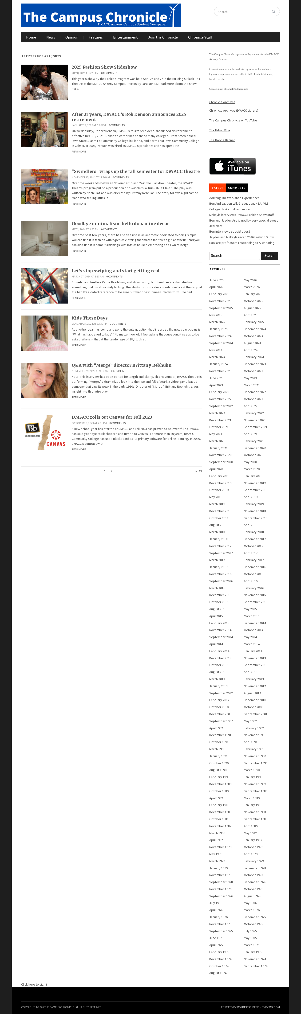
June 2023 (216, 378)
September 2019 (255, 490)
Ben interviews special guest (229, 231)
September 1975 (221, 931)
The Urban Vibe (219, 130)
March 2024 (217, 357)
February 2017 (254, 560)
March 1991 (217, 749)
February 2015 (219, 623)
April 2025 (250, 315)
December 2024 (255, 329)
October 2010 (219, 707)
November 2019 (255, 483)
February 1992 (254, 728)
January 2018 (218, 539)
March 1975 (252, 945)
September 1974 (255, 966)
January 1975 (253, 952)
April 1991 (250, 742)
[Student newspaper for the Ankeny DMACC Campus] (101, 14)
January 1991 (218, 756)
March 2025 (217, 322)
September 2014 (221, 637)
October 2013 (219, 665)
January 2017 (218, 567)
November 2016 (220, 574)
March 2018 (217, 532)
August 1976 (252, 896)
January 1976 (218, 917)
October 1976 (253, 889)
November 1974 (255, 959)
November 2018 (255, 511)
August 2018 (217, 525)
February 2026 (219, 294)
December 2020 (255, 448)
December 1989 (220, 784)
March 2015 (252, 616)
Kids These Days (90, 318)
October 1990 (219, 763)
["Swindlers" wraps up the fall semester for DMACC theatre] (44, 186)
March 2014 (252, 644)
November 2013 (255, 658)
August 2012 (252, 693)
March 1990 (252, 770)
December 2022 (255, 392)
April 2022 (250, 406)
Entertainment (125, 37)
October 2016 (253, 574)
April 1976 (216, 910)
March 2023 (252, 385)
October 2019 (219, 490)
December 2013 (220, 658)
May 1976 (250, 903)
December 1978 (255, 868)
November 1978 (220, 875)
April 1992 (216, 728)
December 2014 (255, 623)
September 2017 (221, 553)
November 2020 (220, 455)
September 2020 (221, 462)
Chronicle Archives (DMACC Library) (233, 110)
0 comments (109, 73)
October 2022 (253, 399)
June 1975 (216, 938)
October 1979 (253, 847)
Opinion (71, 37)
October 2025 (253, 301)
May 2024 (215, 350)
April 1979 (250, 854)
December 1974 (220, 959)
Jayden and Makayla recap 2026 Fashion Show (241, 237)
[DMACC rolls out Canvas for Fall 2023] (44, 432)
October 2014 (253, 630)
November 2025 (220, 301)
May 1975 (250, 938)
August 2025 (252, 308)
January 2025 (218, 329)
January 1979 (218, 868)
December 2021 (220, 420)
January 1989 (253, 805)
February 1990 (219, 777)
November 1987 (220, 826)
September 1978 (221, 882)
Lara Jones (51, 56)
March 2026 (252, 287)
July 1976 (215, 903)
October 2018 (219, 518)
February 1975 (219, 952)
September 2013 (255, 665)
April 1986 (250, 826)
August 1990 (217, 770)
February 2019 (254, 504)
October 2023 (253, 371)
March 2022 (217, 413)
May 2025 (215, 315)
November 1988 (255, 812)
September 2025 (221, 308)
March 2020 (252, 469)
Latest (217, 188)
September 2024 (221, 343)
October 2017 (253, 546)
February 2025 (254, 322)
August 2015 (217, 609)
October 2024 (253, 336)
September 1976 (221, 896)
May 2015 (250, 609)
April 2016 (250, 581)
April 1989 (216, 798)
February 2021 (254, 441)
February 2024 (254, 357)
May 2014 (250, 637)
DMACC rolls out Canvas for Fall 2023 (112, 417)
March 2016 (217, 588)
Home (31, 37)
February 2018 (254, 532)
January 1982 (253, 840)
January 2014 (253, 651)
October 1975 (253, 924)
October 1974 (219, 966)
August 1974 (217, 973)
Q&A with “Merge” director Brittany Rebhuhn (122, 365)
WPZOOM (274, 1007)
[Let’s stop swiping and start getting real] (44, 285)
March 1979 (217, 861)
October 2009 (253, 707)
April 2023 (216, 385)
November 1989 (255, 784)
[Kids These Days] (44, 333)
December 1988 (220, 812)
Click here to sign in (34, 984)
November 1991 (255, 735)
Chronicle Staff (200, 37)
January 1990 (253, 777)
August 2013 (217, 672)
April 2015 (216, 616)
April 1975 (216, 945)
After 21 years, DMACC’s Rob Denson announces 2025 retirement (129, 117)
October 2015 (219, 602)
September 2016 (221, 581)
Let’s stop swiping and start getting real (115, 270)
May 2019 (215, 497)
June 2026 (216, 280)
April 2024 (250, 350)
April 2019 (250, 497)
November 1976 (220, 889)
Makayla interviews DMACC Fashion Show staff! (241, 215)
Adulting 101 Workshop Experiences (234, 198)
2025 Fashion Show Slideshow (104, 67)
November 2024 (220, 336)
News (50, 37)
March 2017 (217, 560)
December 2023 (255, 364)
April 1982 (216, 840)
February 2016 (254, 588)
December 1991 (220, 735)
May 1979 (215, 854)
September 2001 (255, 714)
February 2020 (219, 476)
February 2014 (219, 651)
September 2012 (221, 693)
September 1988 (255, 819)
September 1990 (255, 763)
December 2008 (220, 714)
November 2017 (220, 546)
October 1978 (253, 875)
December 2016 (255, 567)
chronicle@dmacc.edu (236, 88)
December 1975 (255, 917)
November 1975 (220, 924)
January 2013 (218, 686)
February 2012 (219, 700)
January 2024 (218, 364)
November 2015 (255, 595)
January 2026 (253, 294)
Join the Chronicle (163, 37)
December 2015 (220, 595)
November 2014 (220, 630)
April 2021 (250, 434)
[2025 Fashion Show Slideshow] (44, 82)
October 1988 (219, 819)
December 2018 (220, 511)
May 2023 (250, 378)
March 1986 (217, 833)
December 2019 (220, 483)
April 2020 (216, 469)
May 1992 (250, 721)
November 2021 (255, 420)
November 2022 (220, 399)
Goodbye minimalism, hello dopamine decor (120, 223)
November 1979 (220, 847)
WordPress (244, 1007)
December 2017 (255, 539)
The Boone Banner (222, 140)
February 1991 (254, 749)
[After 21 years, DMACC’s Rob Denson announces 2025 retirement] (44, 129)
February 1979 (254, 861)
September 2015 (255, 602)
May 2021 (215, 434)
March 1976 (252, 910)
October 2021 (219, 427)
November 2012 (255, 686)
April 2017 (250, 553)
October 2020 (253, 455)
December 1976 (255, 882)
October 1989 (219, 791)
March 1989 (252, 798)
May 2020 (250, 462)
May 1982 (250, 833)
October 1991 (219, 742)
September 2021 (255, 427)
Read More (79, 151)
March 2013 (217, 679)
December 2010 (255, 700)
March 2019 (217, 504)
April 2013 (250, 672)
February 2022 (254, 413)
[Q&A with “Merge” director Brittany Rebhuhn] (44, 380)
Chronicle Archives (222, 102)
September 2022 (221, 406)
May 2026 (250, 280)
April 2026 (216, 287)
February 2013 (254, 679)
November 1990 (255, 756)
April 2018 (250, 525)
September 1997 (221, 721)
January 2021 (218, 448)
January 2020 (253, 476)
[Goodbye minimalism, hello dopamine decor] (44, 238)
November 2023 (220, 371)
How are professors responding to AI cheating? (242, 243)
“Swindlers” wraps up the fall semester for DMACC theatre (136, 171)
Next (198, 471)
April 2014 (216, 644)
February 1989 (219, 805)
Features (96, 37)
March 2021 (217, 441)
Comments (236, 188)
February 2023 (219, 392)
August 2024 (252, 343)
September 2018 (255, 518)
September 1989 (255, 791)
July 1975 (250, 931)
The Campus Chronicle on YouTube (233, 120)
